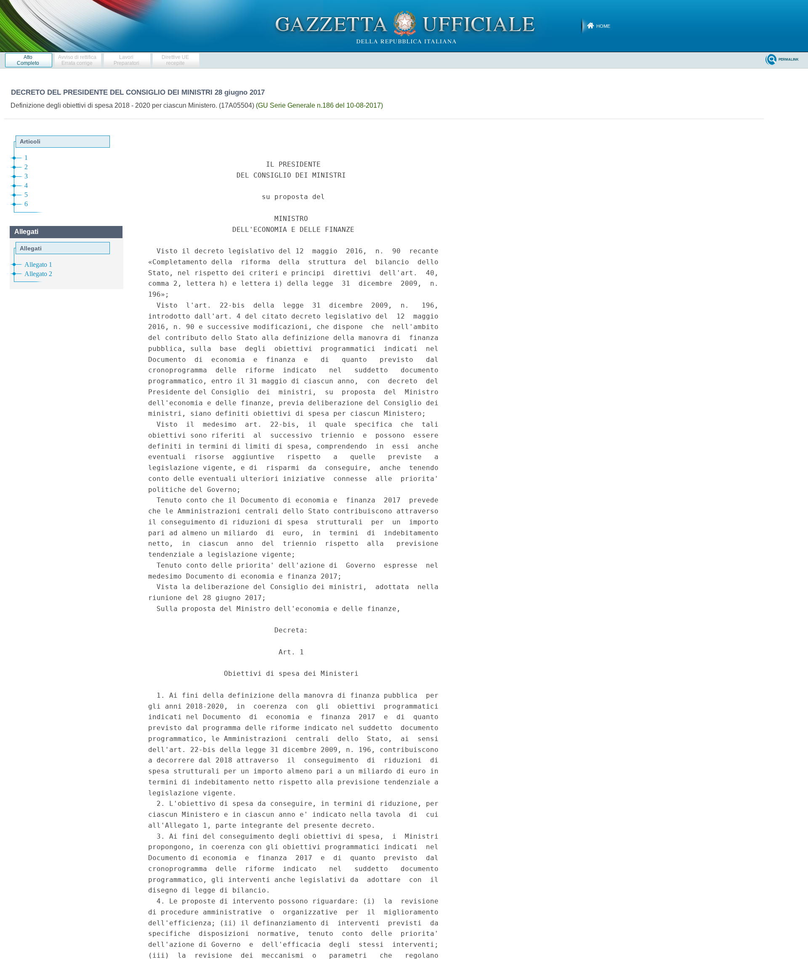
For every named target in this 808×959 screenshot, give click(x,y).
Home (603, 26)
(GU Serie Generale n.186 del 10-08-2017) (319, 105)
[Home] (404, 26)
